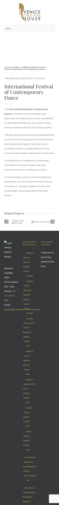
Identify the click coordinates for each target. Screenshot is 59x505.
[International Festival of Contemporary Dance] (30, 467)
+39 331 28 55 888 (10, 295)
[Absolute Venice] (29, 264)
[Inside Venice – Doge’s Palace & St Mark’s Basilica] (29, 440)
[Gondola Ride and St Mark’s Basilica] (29, 332)
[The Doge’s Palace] (29, 417)
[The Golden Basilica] (29, 391)
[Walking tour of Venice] (29, 363)
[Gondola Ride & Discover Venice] (29, 297)
